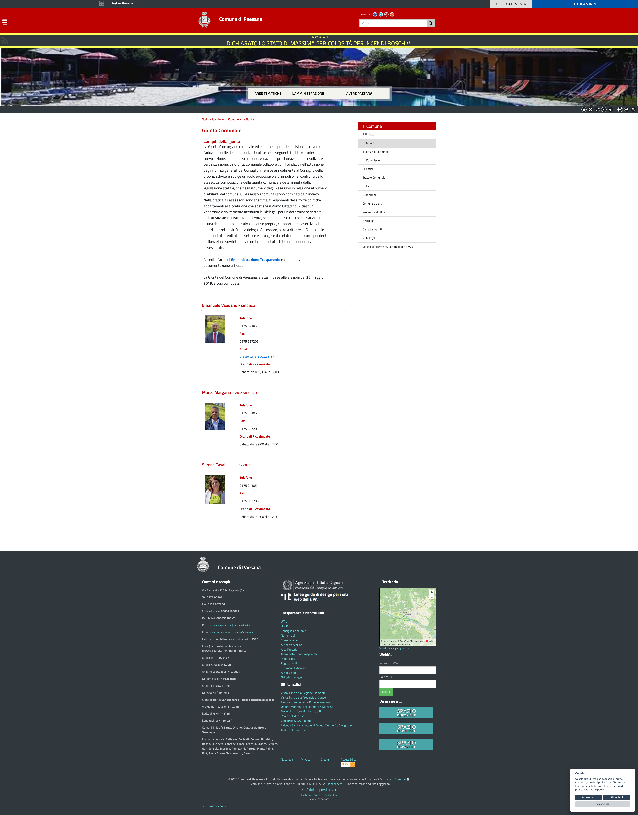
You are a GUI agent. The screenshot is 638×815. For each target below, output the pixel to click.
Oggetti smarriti (372, 229)
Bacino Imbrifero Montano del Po (302, 711)
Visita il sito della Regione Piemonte (303, 693)
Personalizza (602, 804)
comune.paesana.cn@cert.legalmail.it (230, 625)
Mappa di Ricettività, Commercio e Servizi (388, 246)
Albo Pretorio (289, 649)
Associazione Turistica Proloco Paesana (305, 702)
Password (385, 676)
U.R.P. (284, 626)
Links (365, 186)
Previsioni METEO (373, 212)
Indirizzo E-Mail (389, 663)
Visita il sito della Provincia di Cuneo (303, 697)
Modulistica (288, 658)
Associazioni (289, 672)
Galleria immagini (292, 677)
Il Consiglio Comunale (375, 151)
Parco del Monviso (292, 716)
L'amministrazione (308, 93)
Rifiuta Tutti (617, 797)
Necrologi (368, 220)
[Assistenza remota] (408, 779)
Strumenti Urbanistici (294, 668)
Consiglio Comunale (293, 631)
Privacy (305, 759)
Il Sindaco (368, 134)
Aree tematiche (268, 93)
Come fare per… (372, 203)
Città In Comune (395, 779)
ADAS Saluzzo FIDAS (294, 730)
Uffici (284, 621)
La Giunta (368, 143)
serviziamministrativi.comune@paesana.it (232, 632)
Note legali (369, 238)
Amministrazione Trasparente (299, 654)
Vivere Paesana (359, 93)
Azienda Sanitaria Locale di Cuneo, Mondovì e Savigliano (316, 725)
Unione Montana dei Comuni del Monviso (307, 707)
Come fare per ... (291, 640)
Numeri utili (288, 635)
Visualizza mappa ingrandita (394, 648)
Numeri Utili (369, 195)
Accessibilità (348, 759)
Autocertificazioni (292, 645)
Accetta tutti (588, 797)
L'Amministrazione (316, 109)
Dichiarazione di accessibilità (319, 795)
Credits (325, 759)
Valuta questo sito (321, 789)
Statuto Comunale (373, 177)
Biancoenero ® (335, 784)
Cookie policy (596, 789)
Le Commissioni (372, 160)
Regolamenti (289, 663)
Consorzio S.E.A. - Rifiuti (296, 720)
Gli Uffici (367, 169)
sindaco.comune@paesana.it (257, 356)
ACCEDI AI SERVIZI (585, 4)
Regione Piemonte (122, 3)
